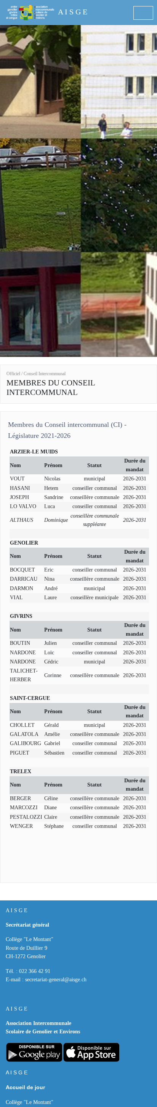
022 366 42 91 (34, 971)
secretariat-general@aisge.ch (56, 979)
